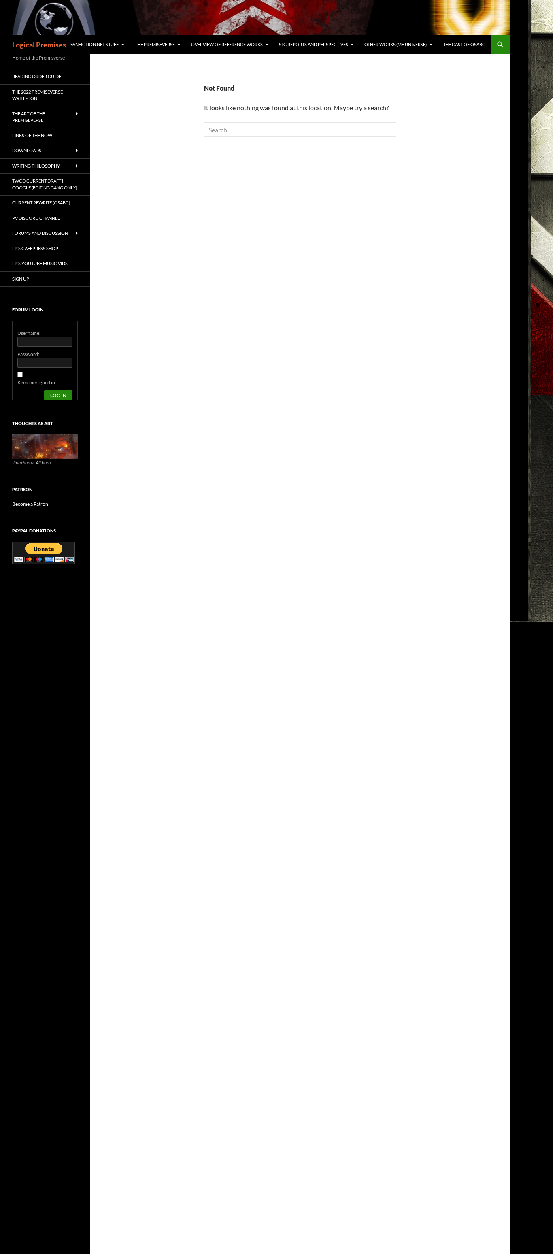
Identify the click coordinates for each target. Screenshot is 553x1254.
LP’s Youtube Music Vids (40, 263)
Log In (58, 395)
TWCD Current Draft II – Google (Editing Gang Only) (44, 184)
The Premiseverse (155, 44)
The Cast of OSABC (464, 44)
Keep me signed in (36, 382)
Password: (28, 354)
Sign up (20, 278)
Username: (28, 333)
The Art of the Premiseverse (28, 117)
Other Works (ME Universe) (395, 44)
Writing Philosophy (36, 165)
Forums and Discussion (40, 233)
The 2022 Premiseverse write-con (37, 95)
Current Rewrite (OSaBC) (41, 202)
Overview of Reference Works (227, 44)
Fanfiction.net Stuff (94, 44)
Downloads (26, 150)
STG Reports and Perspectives (313, 44)
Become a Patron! (31, 504)
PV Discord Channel (36, 218)
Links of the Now (32, 135)
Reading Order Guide (36, 76)
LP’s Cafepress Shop (35, 248)
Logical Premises (39, 44)
